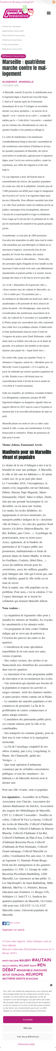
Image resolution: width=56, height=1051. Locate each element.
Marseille (27, 81)
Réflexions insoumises (12, 49)
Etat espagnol (14, 974)
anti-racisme (11, 960)
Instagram (28, 1)
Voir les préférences (28, 1036)
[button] (51, 985)
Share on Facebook (4, 923)
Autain (43, 960)
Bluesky (16, 1)
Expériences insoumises (13, 31)
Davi (34, 965)
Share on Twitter (8, 923)
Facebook (6, 1)
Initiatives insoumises (12, 40)
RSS (54, 2)
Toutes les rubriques (11, 26)
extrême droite (14, 978)
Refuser (28, 1028)
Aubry (26, 960)
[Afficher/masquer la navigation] (49, 13)
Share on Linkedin (15, 923)
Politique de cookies (26, 1044)
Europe (35, 974)
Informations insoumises (13, 35)
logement (10, 81)
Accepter (28, 1019)
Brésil (14, 965)
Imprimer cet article (13, 929)
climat (25, 965)
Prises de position (10, 44)
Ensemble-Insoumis (32, 970)
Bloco (6, 966)
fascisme (32, 978)
